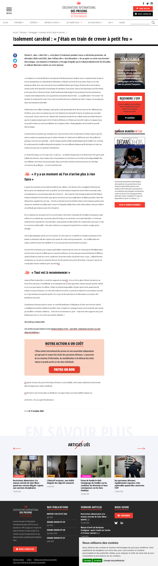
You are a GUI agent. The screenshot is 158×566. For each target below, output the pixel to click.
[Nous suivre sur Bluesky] (116, 523)
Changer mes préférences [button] (114, 560)
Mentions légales (18, 559)
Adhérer (131, 117)
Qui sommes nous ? (73, 22)
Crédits (29, 559)
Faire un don (144, 8)
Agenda (122, 22)
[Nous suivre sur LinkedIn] (121, 523)
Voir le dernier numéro (130, 204)
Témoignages (32, 32)
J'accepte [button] (87, 560)
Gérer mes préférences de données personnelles (29, 562)
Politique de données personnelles (45, 559)
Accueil (5, 22)
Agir (109, 22)
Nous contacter (144, 14)
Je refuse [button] (97, 560)
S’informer (18, 22)
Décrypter (33, 22)
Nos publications (94, 22)
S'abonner (125, 515)
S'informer (22, 32)
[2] (67, 280)
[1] (59, 264)
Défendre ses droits (52, 22)
